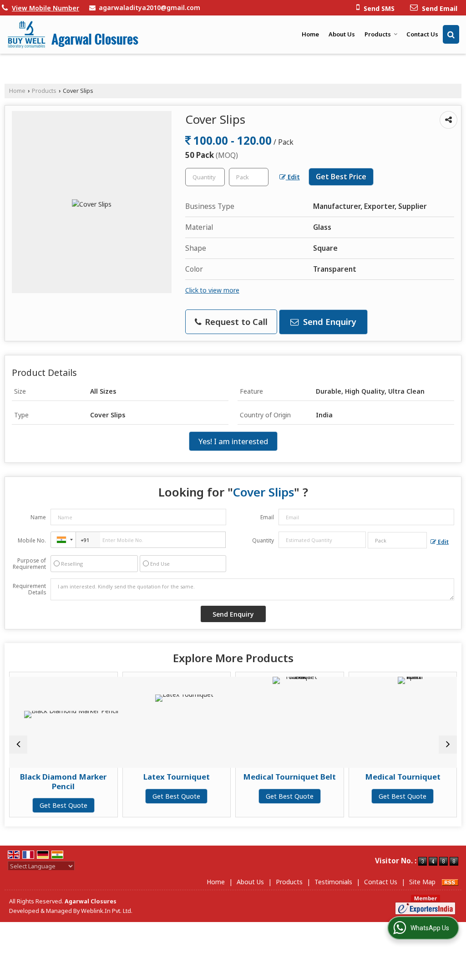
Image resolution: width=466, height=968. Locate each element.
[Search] (451, 34)
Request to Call (235, 321)
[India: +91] (63, 540)
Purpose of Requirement (29, 563)
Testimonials (333, 881)
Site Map (422, 881)
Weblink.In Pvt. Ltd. (106, 911)
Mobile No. (32, 540)
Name (38, 517)
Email (267, 517)
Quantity (263, 540)
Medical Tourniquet (377, 776)
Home (310, 34)
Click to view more (212, 290)
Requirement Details (29, 589)
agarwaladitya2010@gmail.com (149, 7)
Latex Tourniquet (151, 776)
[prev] (18, 744)
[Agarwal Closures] (73, 34)
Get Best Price (341, 177)
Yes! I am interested (233, 441)
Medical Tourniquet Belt (264, 776)
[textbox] (248, 177)
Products (378, 34)
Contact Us (422, 34)
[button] (45, 8)
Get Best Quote (38, 805)
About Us (342, 34)
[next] (448, 744)
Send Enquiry (328, 321)
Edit (293, 176)
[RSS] (450, 881)
